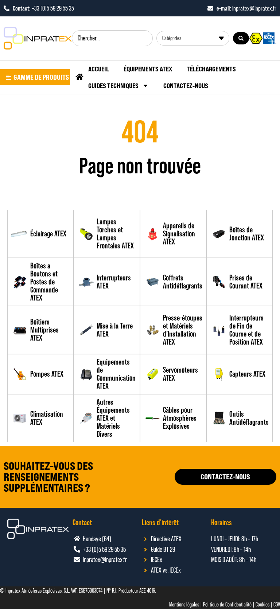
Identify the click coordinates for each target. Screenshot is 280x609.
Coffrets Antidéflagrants (182, 281)
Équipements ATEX (148, 69)
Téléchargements (211, 69)
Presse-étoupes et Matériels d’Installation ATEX (182, 329)
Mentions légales (184, 604)
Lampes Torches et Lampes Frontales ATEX (115, 233)
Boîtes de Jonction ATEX (246, 233)
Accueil (98, 69)
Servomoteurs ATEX (180, 373)
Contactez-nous (185, 86)
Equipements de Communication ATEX (116, 373)
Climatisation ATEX (46, 418)
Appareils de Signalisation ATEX (179, 233)
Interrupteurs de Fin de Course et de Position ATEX (246, 329)
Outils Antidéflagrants (249, 418)
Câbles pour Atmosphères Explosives (180, 418)
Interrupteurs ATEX (114, 281)
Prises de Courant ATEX (245, 281)
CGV (276, 604)
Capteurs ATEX (247, 373)
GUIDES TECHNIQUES (113, 86)
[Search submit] (241, 38)
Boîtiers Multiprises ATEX (44, 329)
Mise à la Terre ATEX (115, 329)
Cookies (262, 604)
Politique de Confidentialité (227, 604)
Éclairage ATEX (48, 233)
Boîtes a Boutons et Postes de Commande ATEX (44, 281)
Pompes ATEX (46, 373)
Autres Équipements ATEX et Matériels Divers (113, 418)
